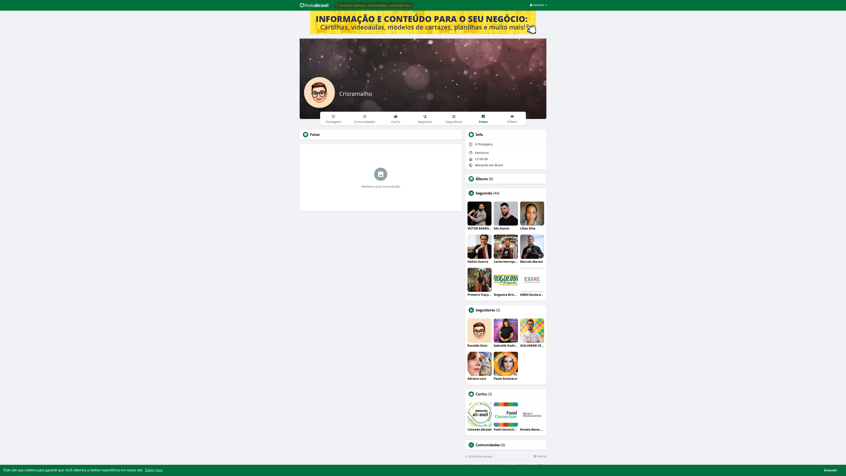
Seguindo (484, 193)
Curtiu (481, 394)
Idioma (541, 456)
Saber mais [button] (154, 470)
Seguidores (485, 310)
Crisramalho (355, 94)
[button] (374, 5)
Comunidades (488, 445)
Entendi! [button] (830, 470)
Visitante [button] (538, 5)
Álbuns (482, 179)
